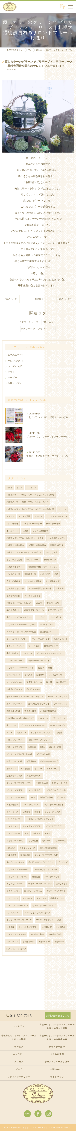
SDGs (42, 747)
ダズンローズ (12, 812)
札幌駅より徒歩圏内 (15, 545)
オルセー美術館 (13, 596)
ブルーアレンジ (61, 704)
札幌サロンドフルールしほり (19, 603)
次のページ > (65, 299)
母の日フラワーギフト (57, 697)
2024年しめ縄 (55, 747)
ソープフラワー (13, 833)
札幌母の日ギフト (14, 689)
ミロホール (43, 718)
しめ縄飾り (61, 927)
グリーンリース (59, 718)
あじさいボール (61, 639)
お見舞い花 (47, 927)
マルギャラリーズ (27, 848)
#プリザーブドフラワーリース (38, 329)
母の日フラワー (33, 689)
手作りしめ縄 (42, 783)
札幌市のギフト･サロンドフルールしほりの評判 (27, 502)
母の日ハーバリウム (15, 862)
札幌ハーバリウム (60, 783)
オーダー (12, 377)
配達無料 (40, 675)
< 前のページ (10, 299)
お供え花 (10, 927)
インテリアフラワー (55, 826)
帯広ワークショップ (49, 761)
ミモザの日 (33, 841)
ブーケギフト (56, 617)
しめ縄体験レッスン (56, 538)
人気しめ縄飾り (13, 581)
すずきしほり (30, 711)
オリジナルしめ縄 (14, 560)
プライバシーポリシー (32, 524)
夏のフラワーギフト (15, 704)
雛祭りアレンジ (51, 646)
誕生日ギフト (62, 884)
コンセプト (31, 488)
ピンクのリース (13, 574)
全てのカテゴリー (17, 355)
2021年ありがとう (32, 596)
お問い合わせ (12, 524)
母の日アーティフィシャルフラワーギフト (25, 697)
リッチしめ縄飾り (40, 531)
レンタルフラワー (56, 675)
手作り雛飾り (12, 653)
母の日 (49, 682)
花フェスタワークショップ (43, 906)
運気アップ (11, 769)
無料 (50, 668)
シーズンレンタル (14, 682)
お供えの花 (45, 574)
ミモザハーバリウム (15, 841)
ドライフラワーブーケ (16, 797)
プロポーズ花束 (37, 934)
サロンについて (16, 361)
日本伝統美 (11, 855)
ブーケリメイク (35, 790)
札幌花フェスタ (57, 898)
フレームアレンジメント (17, 639)
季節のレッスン (53, 603)
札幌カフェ (21, 733)
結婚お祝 (36, 877)
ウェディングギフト (15, 884)
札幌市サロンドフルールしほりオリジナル (25, 538)
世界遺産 (60, 588)
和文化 (37, 812)
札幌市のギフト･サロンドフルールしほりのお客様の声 (30, 509)
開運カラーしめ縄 (14, 761)
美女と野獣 (25, 769)
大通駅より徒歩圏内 (37, 545)
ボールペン (27, 898)
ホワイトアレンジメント (41, 733)
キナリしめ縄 (51, 552)
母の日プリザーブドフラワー (41, 862)
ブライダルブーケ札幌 (56, 790)
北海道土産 (59, 942)
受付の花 (28, 675)
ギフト (11, 372)
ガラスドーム (52, 769)
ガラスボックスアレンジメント (40, 819)
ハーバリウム (12, 898)
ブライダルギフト (52, 877)
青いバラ (46, 841)
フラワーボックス (52, 812)
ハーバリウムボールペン (17, 906)
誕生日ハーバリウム (33, 891)
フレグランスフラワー (32, 826)
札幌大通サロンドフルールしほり (42, 567)
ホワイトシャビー (58, 725)
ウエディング (15, 366)
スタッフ (10, 516)
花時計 (59, 733)
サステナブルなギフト (56, 891)
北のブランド (12, 942)
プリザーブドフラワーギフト (19, 783)
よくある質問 (24, 516)
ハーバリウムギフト (31, 805)
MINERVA (11, 848)
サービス (62, 509)
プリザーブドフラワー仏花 (46, 855)
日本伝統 (32, 747)
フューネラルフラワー (28, 927)
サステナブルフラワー (16, 934)
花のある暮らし (13, 610)
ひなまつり (27, 653)
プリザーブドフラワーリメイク (20, 668)
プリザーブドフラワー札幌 (45, 870)
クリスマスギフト (34, 776)
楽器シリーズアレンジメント (19, 617)
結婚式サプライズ (14, 776)
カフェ (9, 733)
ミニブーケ (41, 617)
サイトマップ (57, 1077)
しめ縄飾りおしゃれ (15, 588)
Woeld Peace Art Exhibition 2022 (20, 718)
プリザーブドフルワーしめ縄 (19, 754)
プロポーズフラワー (15, 790)
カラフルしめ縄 (43, 754)
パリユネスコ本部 (48, 711)
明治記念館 (25, 855)
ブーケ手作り (34, 646)
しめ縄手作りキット (15, 567)
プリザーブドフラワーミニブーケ (21, 625)
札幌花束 (36, 833)
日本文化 (26, 812)
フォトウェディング (41, 639)
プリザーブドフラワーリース (33, 725)
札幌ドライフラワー (15, 747)
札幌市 (9, 488)
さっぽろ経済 (28, 942)
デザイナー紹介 (53, 524)
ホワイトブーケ (47, 625)
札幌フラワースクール (34, 610)
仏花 (56, 574)
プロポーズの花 (55, 934)
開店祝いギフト (57, 545)
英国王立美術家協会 (48, 848)
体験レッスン (15, 383)
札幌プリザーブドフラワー (40, 740)
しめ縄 (25, 531)
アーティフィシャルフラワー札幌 (21, 632)
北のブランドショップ (16, 949)
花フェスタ (41, 898)
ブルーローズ (60, 841)
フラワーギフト (13, 891)
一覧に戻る (38, 299)
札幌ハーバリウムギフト (39, 661)
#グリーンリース (29, 322)
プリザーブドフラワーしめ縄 (48, 920)
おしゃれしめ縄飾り (33, 581)
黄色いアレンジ (13, 675)
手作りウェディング (15, 646)
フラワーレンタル (34, 682)
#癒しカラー (49, 322)
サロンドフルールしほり (57, 516)
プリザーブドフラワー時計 (40, 884)
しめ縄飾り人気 (53, 581)
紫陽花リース (30, 574)
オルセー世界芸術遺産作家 (40, 588)
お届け (41, 668)
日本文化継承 (12, 805)
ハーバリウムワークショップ (37, 913)
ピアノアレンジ (55, 610)
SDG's (32, 797)
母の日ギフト (62, 682)
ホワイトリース (33, 560)
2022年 (39, 603)
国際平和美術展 (13, 711)
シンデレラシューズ (15, 661)
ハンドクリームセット (54, 805)
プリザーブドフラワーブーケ (19, 920)
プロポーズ (63, 862)
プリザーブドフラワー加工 (18, 870)
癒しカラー (11, 725)
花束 (26, 833)
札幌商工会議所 (46, 797)
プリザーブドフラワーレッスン (50, 653)
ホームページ (12, 531)
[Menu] (70, 7)
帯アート (61, 797)
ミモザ (47, 833)
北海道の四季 (44, 942)
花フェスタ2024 (14, 913)
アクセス (38, 516)
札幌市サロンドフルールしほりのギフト (24, 552)
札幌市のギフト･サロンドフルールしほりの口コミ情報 (30, 495)
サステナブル (12, 826)
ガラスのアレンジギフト (39, 704)
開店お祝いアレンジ (48, 632)
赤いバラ (38, 769)
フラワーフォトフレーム (17, 877)
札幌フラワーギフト (15, 740)
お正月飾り (31, 761)
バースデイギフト (14, 819)
